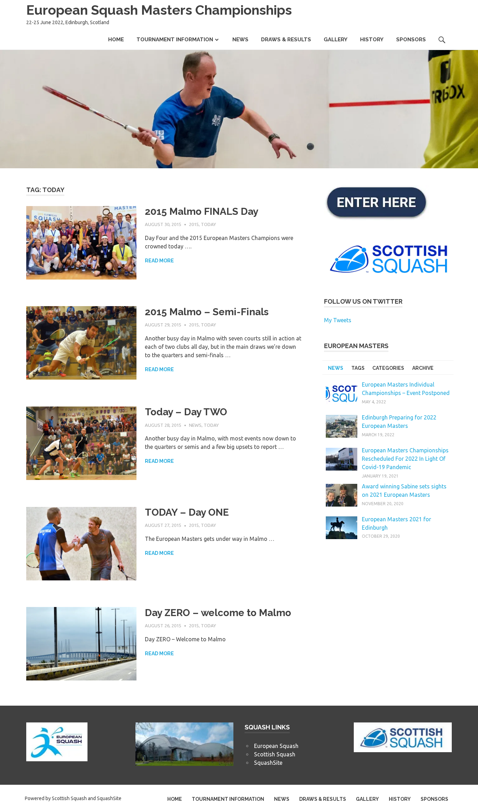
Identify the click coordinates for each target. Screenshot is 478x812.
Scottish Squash (274, 754)
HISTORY (372, 39)
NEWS (240, 39)
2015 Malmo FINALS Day (201, 211)
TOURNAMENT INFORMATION (174, 39)
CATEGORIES (388, 368)
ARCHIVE (423, 368)
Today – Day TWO (186, 412)
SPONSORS (411, 39)
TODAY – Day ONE (187, 512)
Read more (159, 260)
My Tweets (337, 320)
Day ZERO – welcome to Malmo (218, 613)
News (195, 425)
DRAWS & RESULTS (286, 39)
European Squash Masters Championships (159, 10)
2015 (194, 224)
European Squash (276, 746)
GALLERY (335, 39)
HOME (116, 39)
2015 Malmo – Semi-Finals (207, 312)
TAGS (358, 368)
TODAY (208, 224)
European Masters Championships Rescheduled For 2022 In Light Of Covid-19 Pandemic (405, 458)
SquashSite (268, 763)
